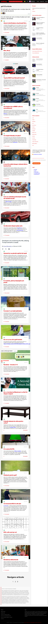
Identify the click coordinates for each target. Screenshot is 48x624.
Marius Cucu (34, 132)
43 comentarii (7, 514)
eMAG (33, 9)
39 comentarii (7, 117)
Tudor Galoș (34, 139)
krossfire (33, 130)
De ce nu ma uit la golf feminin (13, 339)
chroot (25, 622)
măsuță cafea (13, 427)
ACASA (38, 1)
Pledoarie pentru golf (10, 475)
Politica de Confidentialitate (31, 622)
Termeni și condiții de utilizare (5, 614)
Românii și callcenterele (11, 559)
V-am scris (6, 505)
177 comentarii (7, 235)
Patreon (5, 113)
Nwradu (33, 136)
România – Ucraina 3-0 (11, 364)
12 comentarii (7, 403)
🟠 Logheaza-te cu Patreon (37, 154)
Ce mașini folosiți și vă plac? (12, 135)
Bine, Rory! (7, 50)
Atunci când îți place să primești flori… (15, 23)
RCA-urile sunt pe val (10, 532)
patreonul (15, 142)
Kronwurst (33, 128)
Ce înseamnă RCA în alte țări (12, 503)
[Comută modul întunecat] (25, 1)
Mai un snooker (17, 451)
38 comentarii (7, 32)
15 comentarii (7, 321)
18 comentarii (25, 430)
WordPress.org (36, 174)
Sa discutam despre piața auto (13, 226)
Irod (33, 123)
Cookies (36, 622)
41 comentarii (7, 346)
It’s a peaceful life (9, 449)
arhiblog (4, 1)
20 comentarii (7, 262)
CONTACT (2, 618)
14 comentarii (7, 178)
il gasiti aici (19, 227)
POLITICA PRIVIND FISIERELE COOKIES (6, 617)
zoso (33, 117)
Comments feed (37, 173)
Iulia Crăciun (34, 125)
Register (35, 169)
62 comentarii (7, 374)
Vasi (33, 145)
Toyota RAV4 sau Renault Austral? (14, 78)
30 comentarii (7, 485)
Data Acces (39, 622)
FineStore (33, 11)
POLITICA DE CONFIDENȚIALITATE (6, 615)
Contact (46, 1)
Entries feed (36, 171)
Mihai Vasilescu (34, 143)
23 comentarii (25, 456)
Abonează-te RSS (37, 163)
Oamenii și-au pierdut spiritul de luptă (15, 253)
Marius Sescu (34, 134)
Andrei (33, 119)
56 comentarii (7, 541)
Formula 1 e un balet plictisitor (13, 311)
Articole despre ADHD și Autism (37, 51)
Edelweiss (33, 121)
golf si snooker (9, 201)
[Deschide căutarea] (27, 1)
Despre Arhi (42, 1)
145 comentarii (7, 146)
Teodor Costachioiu (35, 141)
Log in (35, 170)
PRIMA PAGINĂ (3, 611)
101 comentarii (7, 88)
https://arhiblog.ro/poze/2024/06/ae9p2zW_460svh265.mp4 (17, 343)
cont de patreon (19, 230)
